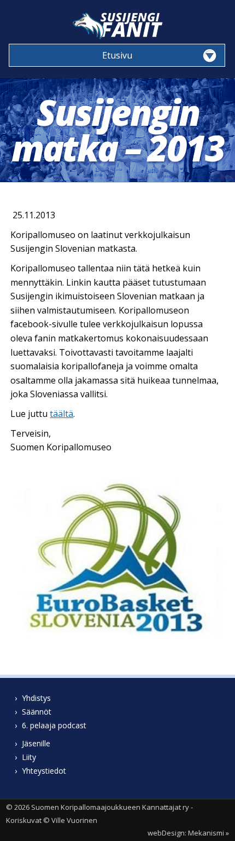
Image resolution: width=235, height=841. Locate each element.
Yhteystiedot (44, 770)
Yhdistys (36, 698)
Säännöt (36, 711)
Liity (29, 757)
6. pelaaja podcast (54, 725)
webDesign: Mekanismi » (188, 833)
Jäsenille (36, 743)
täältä (61, 414)
